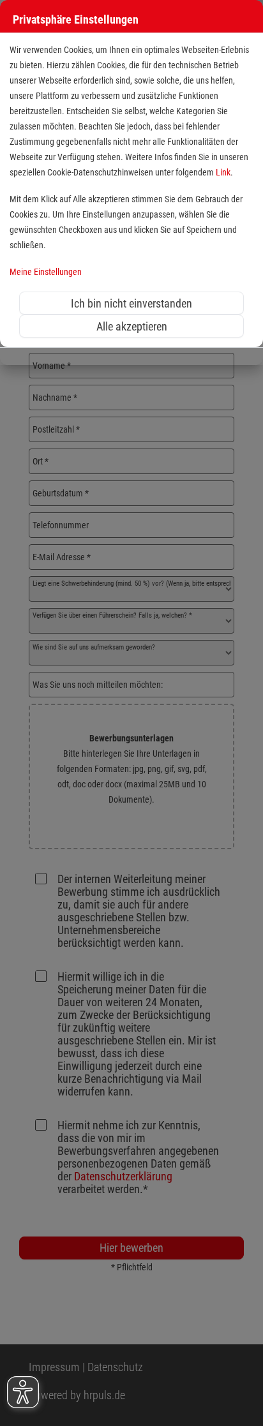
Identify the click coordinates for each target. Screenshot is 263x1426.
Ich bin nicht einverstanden (131, 303)
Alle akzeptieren (131, 326)
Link (223, 172)
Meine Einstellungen (46, 272)
